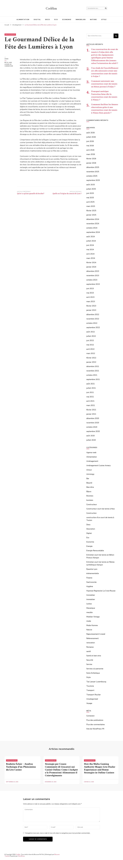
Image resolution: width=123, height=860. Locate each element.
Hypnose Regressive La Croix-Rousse (100, 591)
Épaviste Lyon (91, 569)
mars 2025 (90, 206)
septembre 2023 (93, 284)
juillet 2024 (91, 241)
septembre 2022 (93, 327)
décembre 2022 (92, 314)
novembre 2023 (92, 275)
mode (88, 621)
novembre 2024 (92, 223)
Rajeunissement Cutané (95, 634)
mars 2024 (90, 258)
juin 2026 (90, 141)
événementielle (92, 573)
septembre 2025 (93, 180)
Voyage (89, 703)
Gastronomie (91, 582)
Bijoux (88, 491)
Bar (87, 478)
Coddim (51, 8)
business (89, 500)
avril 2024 (90, 254)
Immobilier (81, 19)
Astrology (90, 474)
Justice (89, 604)
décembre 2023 (92, 271)
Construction (91, 513)
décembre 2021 (92, 366)
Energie (89, 546)
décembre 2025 (92, 167)
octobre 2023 (91, 280)
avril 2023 (90, 297)
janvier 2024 (91, 267)
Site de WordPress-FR (95, 729)
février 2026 (91, 158)
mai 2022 (90, 345)
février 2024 (91, 262)
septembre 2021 (93, 379)
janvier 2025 (91, 215)
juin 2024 (90, 245)
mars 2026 (90, 154)
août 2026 (90, 133)
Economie (66, 19)
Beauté (89, 483)
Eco (56, 19)
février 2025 (91, 210)
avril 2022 (90, 349)
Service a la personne (94, 669)
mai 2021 (90, 397)
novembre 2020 (92, 423)
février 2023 (91, 306)
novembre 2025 (92, 171)
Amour (89, 470)
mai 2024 (90, 249)
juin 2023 (90, 288)
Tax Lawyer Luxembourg (96, 681)
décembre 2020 (92, 418)
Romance (90, 647)
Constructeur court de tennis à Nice (100, 509)
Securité (89, 660)
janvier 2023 (91, 310)
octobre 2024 (91, 228)
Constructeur (91, 504)
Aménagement (92, 461)
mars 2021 (90, 405)
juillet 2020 (91, 440)
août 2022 (90, 332)
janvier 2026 (91, 163)
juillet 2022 (91, 336)
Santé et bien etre (93, 656)
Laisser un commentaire (11, 65)
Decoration (90, 529)
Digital (37, 19)
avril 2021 (90, 401)
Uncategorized (10, 34)
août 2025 (90, 184)
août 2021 (90, 384)
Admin (6, 59)
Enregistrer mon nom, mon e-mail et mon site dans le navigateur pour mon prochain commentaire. (57, 833)
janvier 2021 (91, 414)
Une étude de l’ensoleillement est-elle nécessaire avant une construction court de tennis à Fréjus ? (104, 72)
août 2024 (90, 236)
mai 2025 (90, 197)
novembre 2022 (92, 319)
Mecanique (90, 608)
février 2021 (91, 410)
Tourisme (90, 686)
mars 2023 (90, 301)
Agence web (91, 452)
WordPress (21, 856)
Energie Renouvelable (95, 550)
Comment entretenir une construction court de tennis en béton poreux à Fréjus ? (104, 84)
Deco (47, 19)
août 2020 (90, 436)
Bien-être (90, 487)
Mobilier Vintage (93, 617)
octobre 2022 (91, 323)
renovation (90, 643)
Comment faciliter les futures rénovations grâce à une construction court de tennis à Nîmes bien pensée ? (104, 108)
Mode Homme (92, 625)
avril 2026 (90, 150)
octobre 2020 (91, 427)
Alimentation (23, 19)
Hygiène (89, 586)
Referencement (92, 638)
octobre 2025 (91, 176)
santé (88, 651)
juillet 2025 (91, 189)
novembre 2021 (92, 371)
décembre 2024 (92, 219)
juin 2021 (90, 392)
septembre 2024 (93, 232)
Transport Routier (93, 694)
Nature (93, 19)
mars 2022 (90, 353)
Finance (89, 578)
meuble (89, 612)
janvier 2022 (91, 362)
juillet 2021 (91, 388)
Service (89, 664)
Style (104, 19)
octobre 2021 (91, 375)
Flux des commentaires (95, 724)
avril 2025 (90, 202)
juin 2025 (90, 193)
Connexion (90, 716)
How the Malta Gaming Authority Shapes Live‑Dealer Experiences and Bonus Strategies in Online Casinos (99, 768)
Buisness (89, 496)
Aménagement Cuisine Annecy (98, 465)
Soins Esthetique (93, 673)
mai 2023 (90, 293)
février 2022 (91, 358)
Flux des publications (94, 720)
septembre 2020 (93, 431)
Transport (90, 690)
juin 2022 (90, 340)
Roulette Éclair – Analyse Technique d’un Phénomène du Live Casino (21, 766)
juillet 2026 (91, 137)
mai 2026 (90, 145)
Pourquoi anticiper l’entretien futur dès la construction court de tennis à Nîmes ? (104, 95)
